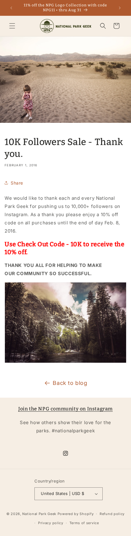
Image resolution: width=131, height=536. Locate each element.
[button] (12, 26)
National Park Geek (39, 514)
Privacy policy (50, 523)
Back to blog (70, 383)
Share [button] (17, 182)
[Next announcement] (119, 8)
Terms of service (84, 523)
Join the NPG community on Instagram (65, 409)
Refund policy (112, 514)
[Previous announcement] (11, 8)
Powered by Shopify (76, 514)
